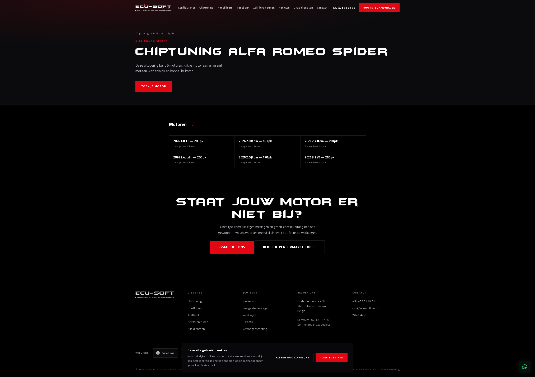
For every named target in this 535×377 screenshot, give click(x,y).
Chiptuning (206, 7)
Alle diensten (196, 328)
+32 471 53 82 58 (343, 7)
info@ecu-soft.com (365, 308)
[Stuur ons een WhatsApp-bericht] (524, 366)
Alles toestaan (331, 357)
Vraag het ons (232, 247)
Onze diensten (303, 7)
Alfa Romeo (158, 33)
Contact (322, 7)
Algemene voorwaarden (362, 369)
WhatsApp (359, 315)
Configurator (186, 7)
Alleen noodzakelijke (292, 357)
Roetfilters (225, 7)
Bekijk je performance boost (289, 247)
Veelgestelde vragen (256, 308)
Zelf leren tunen (264, 7)
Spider (171, 33)
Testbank (243, 7)
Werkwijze (249, 315)
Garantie (248, 322)
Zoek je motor (153, 86)
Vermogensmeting (255, 328)
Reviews (284, 7)
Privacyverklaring (390, 369)
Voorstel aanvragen (379, 8)
